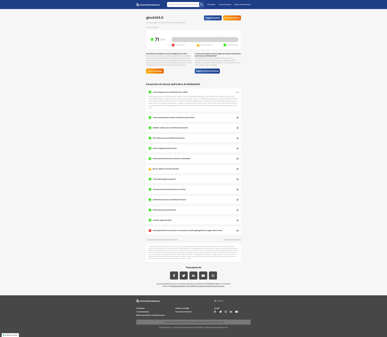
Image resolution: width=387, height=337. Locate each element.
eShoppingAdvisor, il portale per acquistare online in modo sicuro (197, 286)
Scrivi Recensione (232, 18)
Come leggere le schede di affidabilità (161, 240)
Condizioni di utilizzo (171, 322)
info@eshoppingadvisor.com (216, 327)
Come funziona (225, 4)
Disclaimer (198, 322)
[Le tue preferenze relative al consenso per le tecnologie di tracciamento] (10, 335)
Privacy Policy (187, 322)
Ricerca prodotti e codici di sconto (150, 315)
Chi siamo (211, 4)
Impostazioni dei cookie (214, 322)
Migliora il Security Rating (207, 71)
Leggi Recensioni (213, 18)
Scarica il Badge (155, 71)
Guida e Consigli (182, 308)
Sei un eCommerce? (242, 4)
